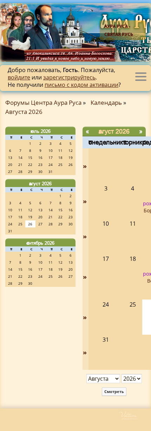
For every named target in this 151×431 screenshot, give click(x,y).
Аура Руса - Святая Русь (118, 30)
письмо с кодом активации (81, 85)
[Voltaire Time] (134, 418)
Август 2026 (40, 183)
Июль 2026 (41, 131)
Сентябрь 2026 (40, 243)
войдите (19, 77)
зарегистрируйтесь (69, 77)
